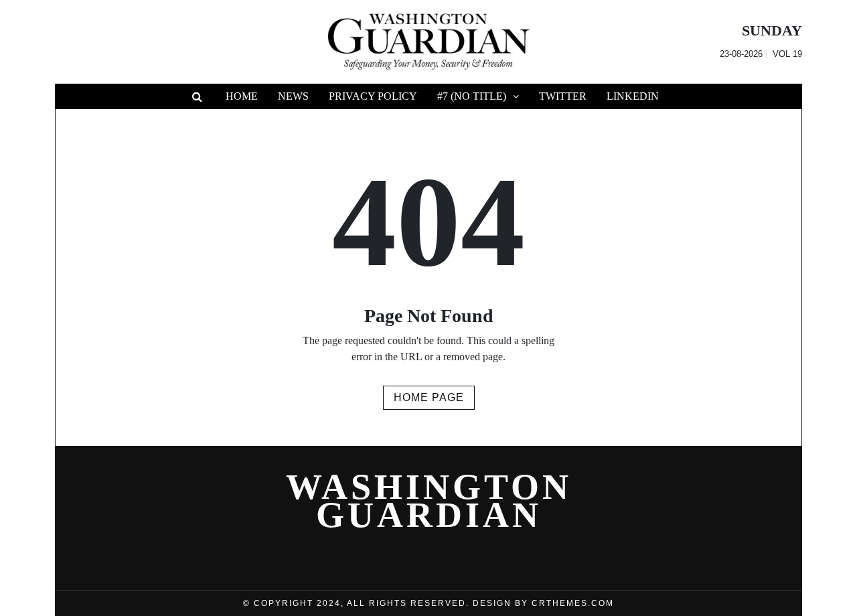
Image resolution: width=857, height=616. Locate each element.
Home (242, 96)
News (293, 96)
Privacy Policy (373, 96)
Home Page (429, 397)
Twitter (563, 96)
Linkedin (633, 96)
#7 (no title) (471, 96)
